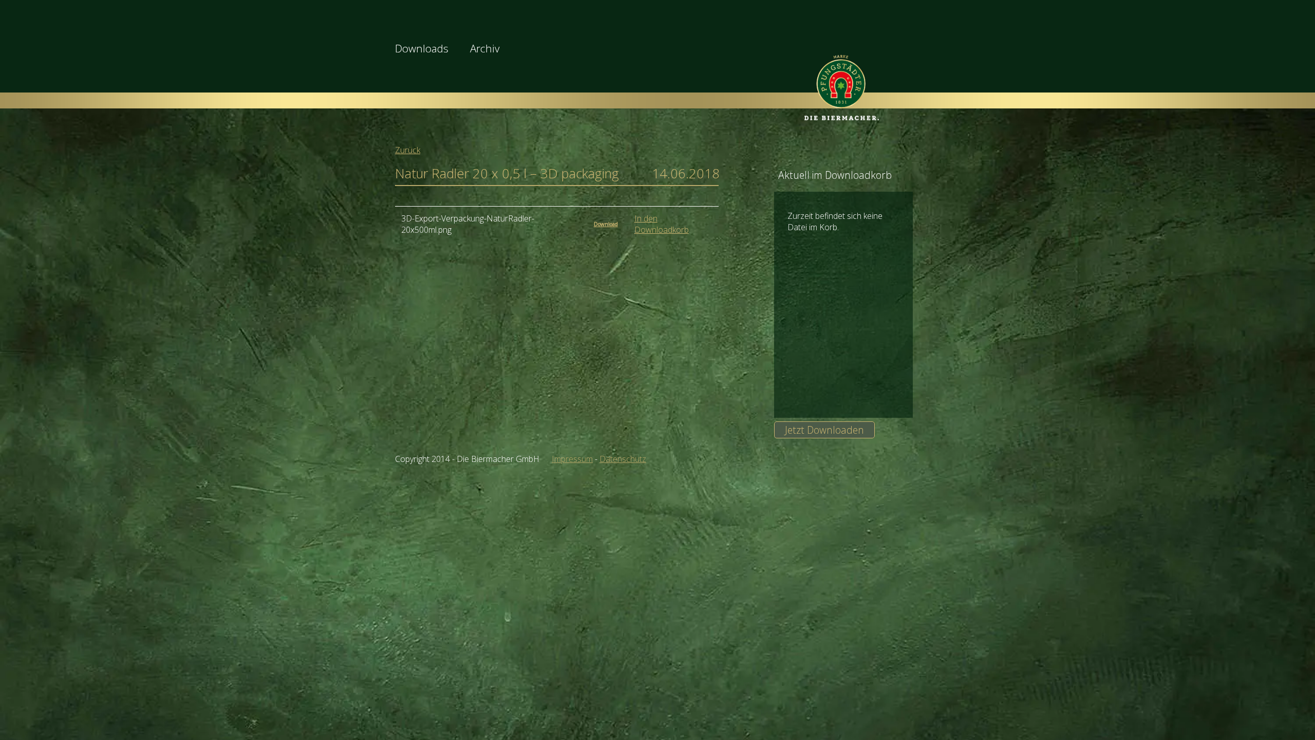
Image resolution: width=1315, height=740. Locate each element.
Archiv (485, 48)
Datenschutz (622, 459)
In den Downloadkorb (661, 224)
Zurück (407, 150)
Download (606, 224)
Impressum (572, 459)
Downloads (421, 48)
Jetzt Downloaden (824, 430)
